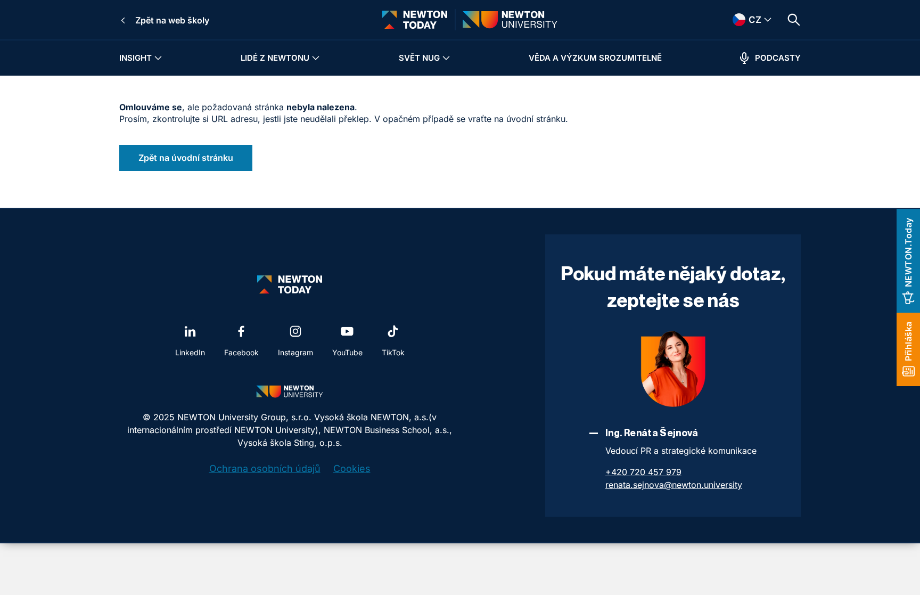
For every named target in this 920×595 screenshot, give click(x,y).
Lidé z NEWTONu (275, 58)
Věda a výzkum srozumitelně (595, 58)
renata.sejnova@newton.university (673, 484)
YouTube (347, 352)
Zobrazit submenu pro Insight (158, 58)
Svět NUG (419, 58)
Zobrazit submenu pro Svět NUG (446, 58)
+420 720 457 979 (643, 472)
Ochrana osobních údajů (265, 468)
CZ (741, 20)
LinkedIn (190, 352)
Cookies (352, 468)
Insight (135, 58)
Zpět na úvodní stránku (185, 157)
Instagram (295, 352)
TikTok (393, 352)
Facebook (241, 352)
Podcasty (778, 58)
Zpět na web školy (172, 20)
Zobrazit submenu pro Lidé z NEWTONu (315, 58)
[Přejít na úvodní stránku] (414, 20)
